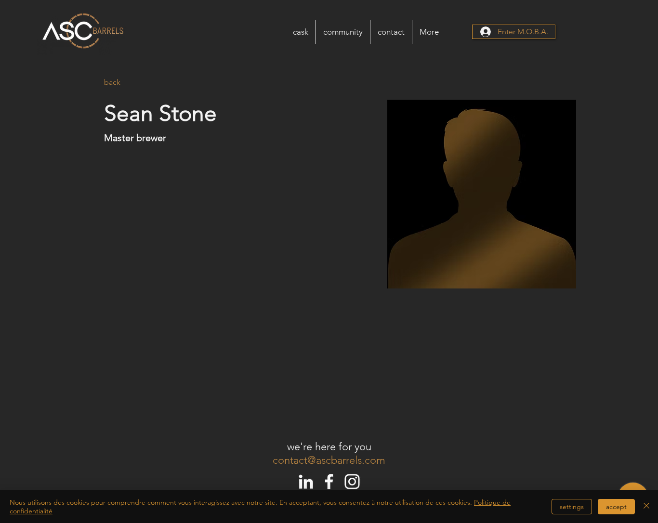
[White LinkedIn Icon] (306, 481)
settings (572, 506)
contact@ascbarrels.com (329, 460)
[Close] (646, 506)
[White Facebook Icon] (329, 481)
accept (616, 506)
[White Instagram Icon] (352, 481)
